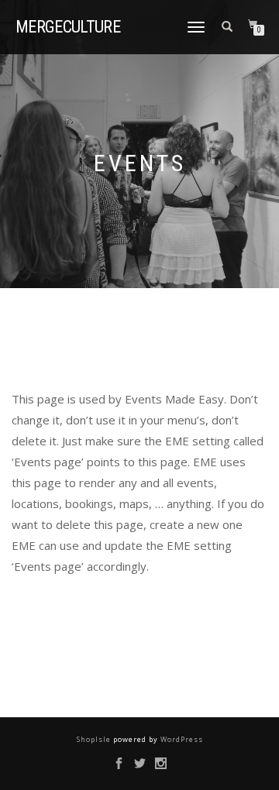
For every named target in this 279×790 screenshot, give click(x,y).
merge (68, 27)
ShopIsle (95, 739)
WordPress (180, 739)
